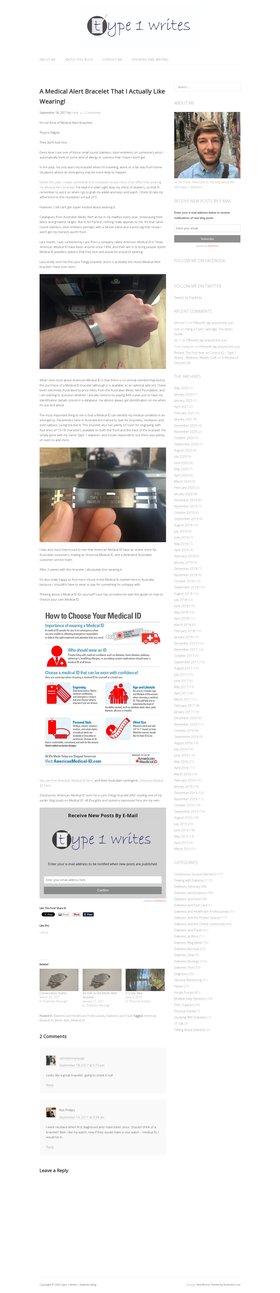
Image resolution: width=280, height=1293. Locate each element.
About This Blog (79, 59)
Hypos (178, 986)
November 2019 (185, 506)
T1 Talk (178, 1023)
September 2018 (186, 587)
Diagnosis (181, 974)
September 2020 (186, 444)
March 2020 (182, 481)
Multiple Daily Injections (190, 998)
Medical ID (78, 1020)
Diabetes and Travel (119, 1016)
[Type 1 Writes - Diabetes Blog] (140, 45)
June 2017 (181, 680)
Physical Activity (185, 1011)
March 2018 (182, 625)
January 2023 (183, 400)
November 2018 (185, 575)
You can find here (66, 780)
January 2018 (183, 637)
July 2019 (180, 531)
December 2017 (185, 643)
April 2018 (181, 618)
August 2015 (183, 817)
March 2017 (182, 699)
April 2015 (181, 842)
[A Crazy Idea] (145, 980)
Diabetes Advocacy (187, 886)
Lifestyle (191, 1284)
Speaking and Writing (150, 59)
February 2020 (184, 487)
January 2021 (183, 419)
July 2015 (180, 824)
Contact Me (112, 59)
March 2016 (182, 774)
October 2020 (184, 438)
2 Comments (92, 113)
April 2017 (181, 693)
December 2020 (185, 425)
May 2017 (181, 687)
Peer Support (183, 1005)
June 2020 (181, 463)
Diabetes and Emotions (190, 893)
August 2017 (183, 668)
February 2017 (184, 705)
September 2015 (186, 811)
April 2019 (181, 550)
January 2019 (183, 562)
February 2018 (184, 631)
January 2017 (183, 712)
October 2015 (184, 805)
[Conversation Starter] (59, 980)
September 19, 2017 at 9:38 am (81, 1117)
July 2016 (180, 749)
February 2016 (184, 780)
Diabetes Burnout (186, 949)
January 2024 (183, 394)
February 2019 (184, 556)
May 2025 (181, 388)
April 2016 (181, 768)
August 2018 (183, 593)
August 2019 (183, 525)
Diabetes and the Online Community (199, 924)
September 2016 (186, 736)
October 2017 (184, 655)
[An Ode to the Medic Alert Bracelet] (102, 980)
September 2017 (186, 662)
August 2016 (183, 743)
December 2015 (185, 793)
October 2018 (184, 581)
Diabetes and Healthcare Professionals (79, 1016)
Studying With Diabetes (190, 1017)
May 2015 (181, 836)
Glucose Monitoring (187, 980)
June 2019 (181, 537)
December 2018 (185, 568)
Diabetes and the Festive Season (197, 917)
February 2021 (184, 413)
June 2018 (181, 606)
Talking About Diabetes (190, 1030)
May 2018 (181, 612)
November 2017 (185, 649)
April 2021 (181, 406)
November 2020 (185, 431)
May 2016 (181, 761)
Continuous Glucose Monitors (195, 874)
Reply (50, 1085)
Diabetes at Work (186, 936)
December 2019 (185, 500)
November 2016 (185, 724)
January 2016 (183, 786)
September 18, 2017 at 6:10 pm (82, 1065)
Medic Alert (62, 1020)
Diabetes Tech (184, 967)
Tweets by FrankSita (188, 297)
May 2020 (181, 469)
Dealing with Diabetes (189, 880)
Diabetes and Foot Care (190, 905)
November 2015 (185, 799)
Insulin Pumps (184, 992)
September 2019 (186, 519)
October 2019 (184, 512)
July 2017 (180, 674)
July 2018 (180, 600)
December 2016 (185, 718)
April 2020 (181, 475)
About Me (48, 59)
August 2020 (183, 450)
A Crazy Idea (134, 993)
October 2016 (184, 730)
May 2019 (181, 544)
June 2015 (181, 830)
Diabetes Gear (184, 955)
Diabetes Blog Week (188, 942)
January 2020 (183, 494)
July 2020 (180, 456)
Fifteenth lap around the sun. (213, 323)
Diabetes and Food (187, 899)
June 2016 (181, 755)
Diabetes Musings (186, 961)
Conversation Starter (53, 993)
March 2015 (182, 849)
